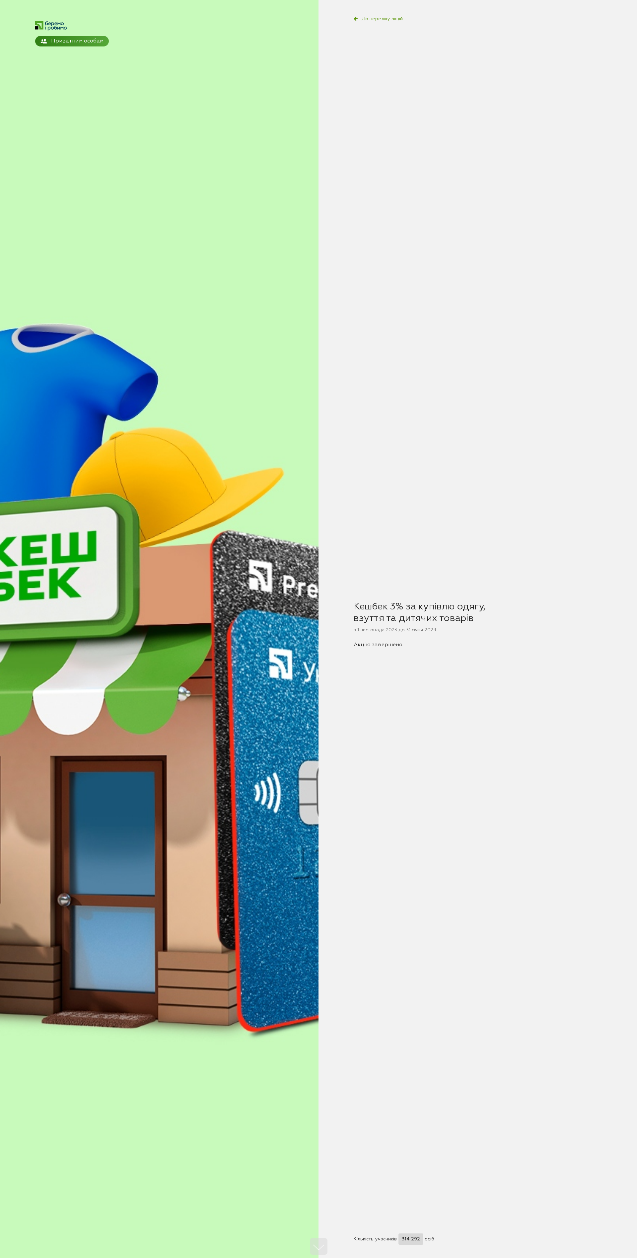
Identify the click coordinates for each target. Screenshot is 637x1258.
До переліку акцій (382, 19)
